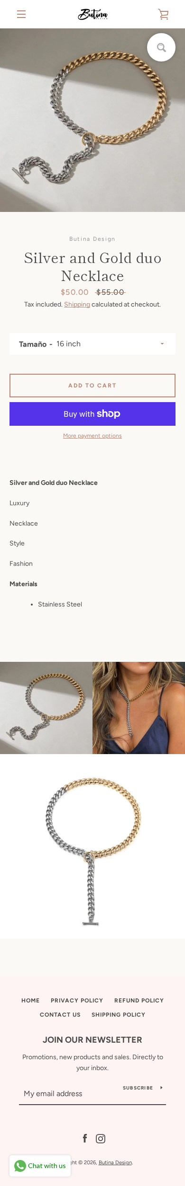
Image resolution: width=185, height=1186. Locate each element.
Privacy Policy (77, 1000)
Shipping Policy (119, 1014)
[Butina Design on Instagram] (100, 1138)
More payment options (92, 435)
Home (30, 1000)
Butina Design (115, 1162)
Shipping (77, 304)
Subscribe (138, 1088)
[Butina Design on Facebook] (85, 1138)
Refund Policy (139, 1000)
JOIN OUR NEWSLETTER (92, 1040)
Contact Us (60, 1014)
